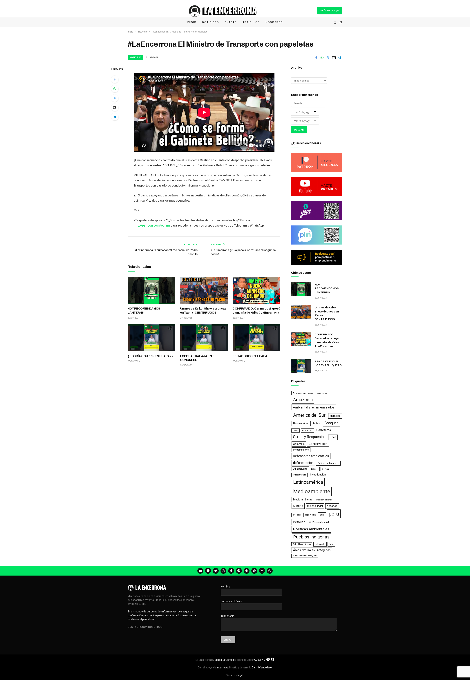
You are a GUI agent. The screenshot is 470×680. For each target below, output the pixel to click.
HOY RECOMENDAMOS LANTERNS (144, 310)
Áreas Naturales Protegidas (311, 550)
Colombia (299, 444)
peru (322, 514)
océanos (332, 506)
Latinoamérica (308, 482)
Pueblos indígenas (311, 537)
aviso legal (237, 675)
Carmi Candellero (262, 667)
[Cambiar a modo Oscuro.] (335, 22)
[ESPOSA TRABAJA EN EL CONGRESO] (204, 337)
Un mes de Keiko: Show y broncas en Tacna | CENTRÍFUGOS (203, 310)
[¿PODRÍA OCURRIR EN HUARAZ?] (151, 337)
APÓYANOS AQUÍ (329, 10)
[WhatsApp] (114, 88)
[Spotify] (239, 571)
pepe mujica (310, 515)
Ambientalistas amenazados (314, 407)
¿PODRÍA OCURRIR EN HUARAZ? (150, 356)
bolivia (316, 423)
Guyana (325, 469)
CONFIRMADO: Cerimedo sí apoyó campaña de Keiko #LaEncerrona (256, 310)
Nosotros (274, 22)
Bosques (331, 423)
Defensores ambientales (311, 456)
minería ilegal (315, 506)
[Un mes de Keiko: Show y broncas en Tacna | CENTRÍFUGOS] (204, 290)
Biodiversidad (301, 423)
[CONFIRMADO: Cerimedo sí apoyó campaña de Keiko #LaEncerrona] (256, 290)
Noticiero (210, 22)
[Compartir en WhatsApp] (322, 57)
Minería (298, 506)
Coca (333, 437)
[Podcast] (247, 571)
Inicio (191, 22)
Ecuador (314, 469)
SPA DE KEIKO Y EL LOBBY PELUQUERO (328, 363)
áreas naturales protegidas (305, 555)
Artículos (251, 22)
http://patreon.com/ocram (152, 225)
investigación (318, 474)
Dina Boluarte (300, 468)
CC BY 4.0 (259, 659)
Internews (222, 667)
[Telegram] (114, 116)
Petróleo (299, 522)
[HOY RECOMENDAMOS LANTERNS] (151, 290)
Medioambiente (311, 491)
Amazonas (322, 393)
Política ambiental (319, 522)
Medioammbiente (324, 500)
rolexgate (320, 544)
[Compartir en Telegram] (339, 57)
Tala (331, 544)
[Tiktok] (231, 571)
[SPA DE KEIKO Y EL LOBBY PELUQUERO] (301, 366)
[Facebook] (114, 79)
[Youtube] (200, 571)
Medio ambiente (302, 499)
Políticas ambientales (311, 529)
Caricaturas (307, 430)
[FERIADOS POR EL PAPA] (256, 337)
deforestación (303, 463)
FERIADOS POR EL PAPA (250, 356)
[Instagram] (223, 571)
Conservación (318, 444)
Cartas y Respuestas (309, 437)
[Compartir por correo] (334, 57)
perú (334, 514)
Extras (231, 22)
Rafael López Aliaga (302, 544)
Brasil (295, 430)
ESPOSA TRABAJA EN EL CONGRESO (198, 358)
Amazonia (303, 399)
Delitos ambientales (328, 463)
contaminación (301, 449)
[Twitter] (114, 98)
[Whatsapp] (270, 571)
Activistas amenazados (303, 393)
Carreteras (323, 430)
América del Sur (309, 415)
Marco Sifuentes (224, 659)
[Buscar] (340, 22)
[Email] (114, 107)
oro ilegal (297, 515)
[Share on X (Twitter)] (328, 57)
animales (335, 415)
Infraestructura (299, 475)
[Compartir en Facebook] (316, 57)
